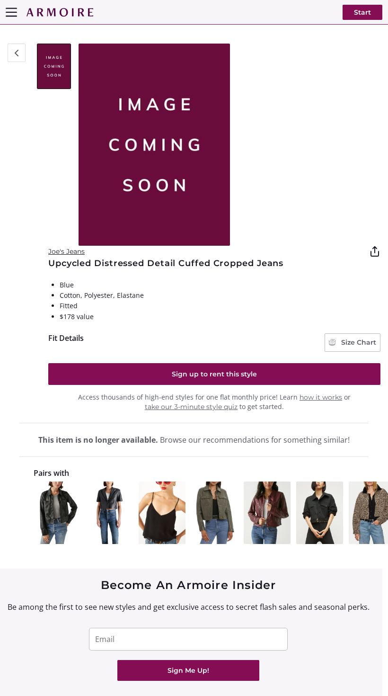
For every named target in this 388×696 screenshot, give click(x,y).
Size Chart (357, 342)
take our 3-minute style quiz (191, 406)
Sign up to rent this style (214, 374)
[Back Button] (17, 53)
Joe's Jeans (66, 251)
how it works (321, 397)
